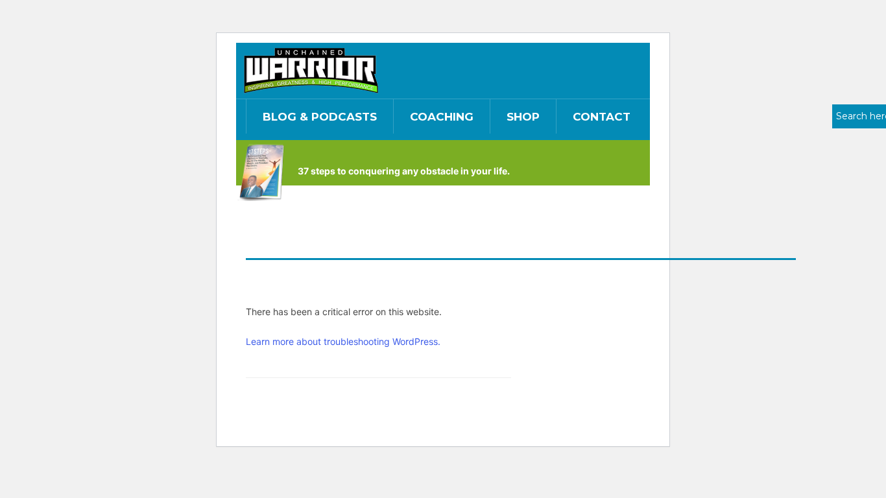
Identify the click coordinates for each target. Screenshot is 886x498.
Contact (601, 116)
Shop (523, 116)
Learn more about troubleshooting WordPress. (343, 341)
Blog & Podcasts (320, 116)
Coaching (441, 116)
